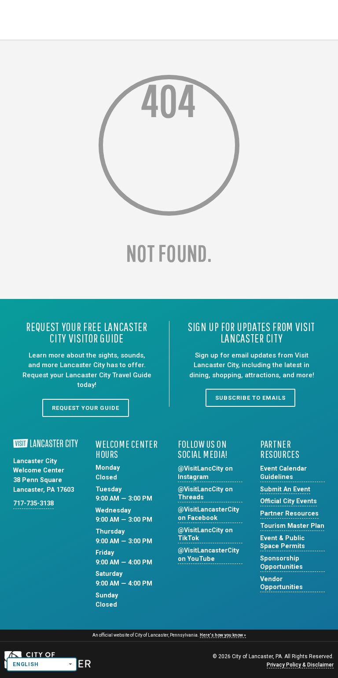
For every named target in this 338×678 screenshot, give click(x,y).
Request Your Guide (85, 408)
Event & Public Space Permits (282, 542)
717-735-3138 (33, 503)
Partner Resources (289, 513)
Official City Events (288, 501)
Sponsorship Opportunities (281, 563)
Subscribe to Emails (250, 397)
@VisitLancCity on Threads (205, 493)
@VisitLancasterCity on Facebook (208, 514)
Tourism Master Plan (292, 526)
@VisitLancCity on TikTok (205, 534)
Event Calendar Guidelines (283, 473)
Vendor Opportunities (281, 583)
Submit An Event (285, 489)
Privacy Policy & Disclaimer (300, 665)
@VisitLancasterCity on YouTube (208, 555)
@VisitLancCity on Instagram (205, 473)
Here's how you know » (223, 635)
